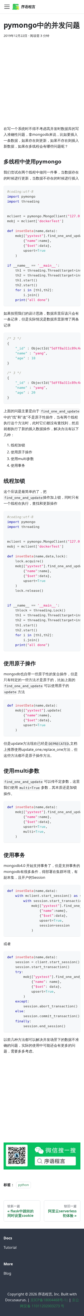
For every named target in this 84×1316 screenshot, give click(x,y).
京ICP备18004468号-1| (49, 1299)
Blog (7, 1273)
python (23, 1185)
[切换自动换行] (67, 191)
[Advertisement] (42, 84)
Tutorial (10, 1247)
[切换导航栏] (7, 6)
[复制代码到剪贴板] (75, 191)
